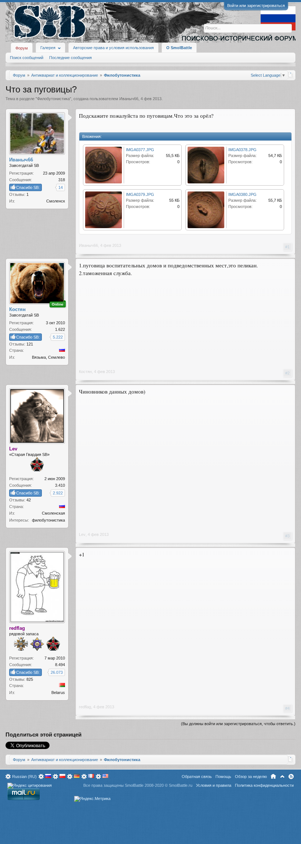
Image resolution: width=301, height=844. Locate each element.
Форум (21, 48)
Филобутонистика (53, 98)
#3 (287, 536)
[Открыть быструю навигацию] (290, 75)
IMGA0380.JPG (242, 194)
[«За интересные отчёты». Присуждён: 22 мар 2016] (37, 645)
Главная (273, 776)
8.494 (60, 664)
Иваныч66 (128, 98)
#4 (287, 708)
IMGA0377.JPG (140, 149)
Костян (85, 371)
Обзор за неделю (251, 776)
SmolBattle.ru (180, 785)
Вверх (282, 776)
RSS (291, 776)
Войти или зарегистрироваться (256, 5)
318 (61, 180)
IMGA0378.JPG (242, 149)
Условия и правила (213, 785)
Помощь (223, 776)
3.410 (60, 485)
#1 (287, 247)
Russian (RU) (24, 776)
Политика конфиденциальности (264, 785)
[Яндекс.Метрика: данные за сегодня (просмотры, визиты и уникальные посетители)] (92, 799)
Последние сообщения (70, 57)
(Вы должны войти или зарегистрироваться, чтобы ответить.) (238, 723)
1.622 (60, 329)
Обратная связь (197, 776)
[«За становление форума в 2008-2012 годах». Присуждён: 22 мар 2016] (37, 465)
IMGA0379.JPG (140, 194)
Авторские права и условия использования (113, 47)
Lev (82, 534)
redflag (85, 707)
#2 (287, 373)
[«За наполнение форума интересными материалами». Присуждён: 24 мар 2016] (21, 644)
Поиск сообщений (26, 57)
